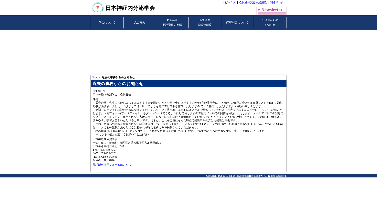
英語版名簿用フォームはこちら (112, 164)
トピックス (229, 2)
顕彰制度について (237, 22)
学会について (107, 22)
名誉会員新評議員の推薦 (172, 22)
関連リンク (277, 2)
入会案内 (139, 22)
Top (94, 77)
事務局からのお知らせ (270, 22)
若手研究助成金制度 (205, 22)
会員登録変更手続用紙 (253, 2)
